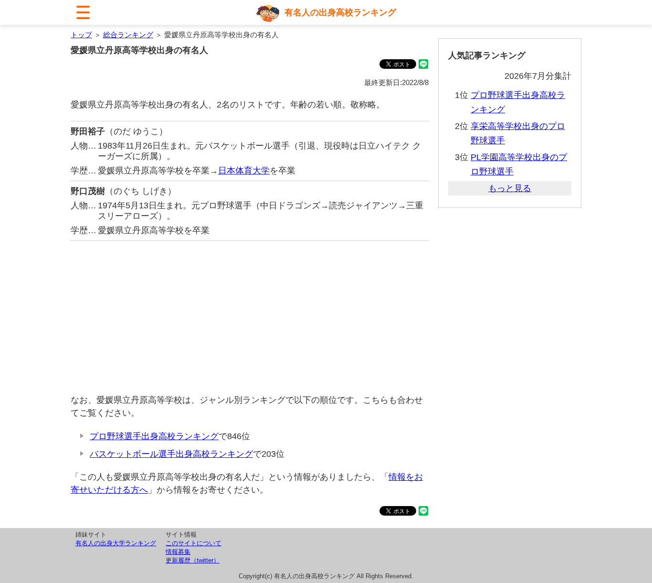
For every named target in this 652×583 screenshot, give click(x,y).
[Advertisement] (250, 317)
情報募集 (178, 551)
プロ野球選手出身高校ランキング (154, 436)
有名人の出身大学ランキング (115, 543)
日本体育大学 (244, 170)
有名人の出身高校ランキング (340, 12)
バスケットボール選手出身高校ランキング (171, 454)
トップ (81, 35)
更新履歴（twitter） (193, 560)
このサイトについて (193, 543)
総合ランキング (128, 35)
